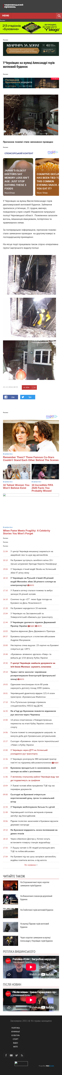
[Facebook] (6, 1055)
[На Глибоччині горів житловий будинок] (10, 913)
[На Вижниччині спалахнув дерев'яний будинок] (10, 899)
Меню (5, 15)
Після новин (12, 984)
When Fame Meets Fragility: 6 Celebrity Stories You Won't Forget (26, 532)
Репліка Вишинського (19, 951)
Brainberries (8, 454)
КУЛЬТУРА (15, 1036)
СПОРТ (15, 1039)
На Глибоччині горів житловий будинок (36, 909)
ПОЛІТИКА (15, 1028)
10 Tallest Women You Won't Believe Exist (16, 486)
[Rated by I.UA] (21, 1065)
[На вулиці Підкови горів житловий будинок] (10, 927)
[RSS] (22, 1055)
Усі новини (30, 865)
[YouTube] (11, 1055)
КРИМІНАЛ (15, 1032)
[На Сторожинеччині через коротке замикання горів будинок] (10, 885)
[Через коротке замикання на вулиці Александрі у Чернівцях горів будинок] (10, 941)
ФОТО (15, 1047)
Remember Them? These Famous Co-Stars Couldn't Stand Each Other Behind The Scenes (31, 459)
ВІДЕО (15, 1043)
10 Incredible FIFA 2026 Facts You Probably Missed (42, 488)
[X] (16, 1055)
